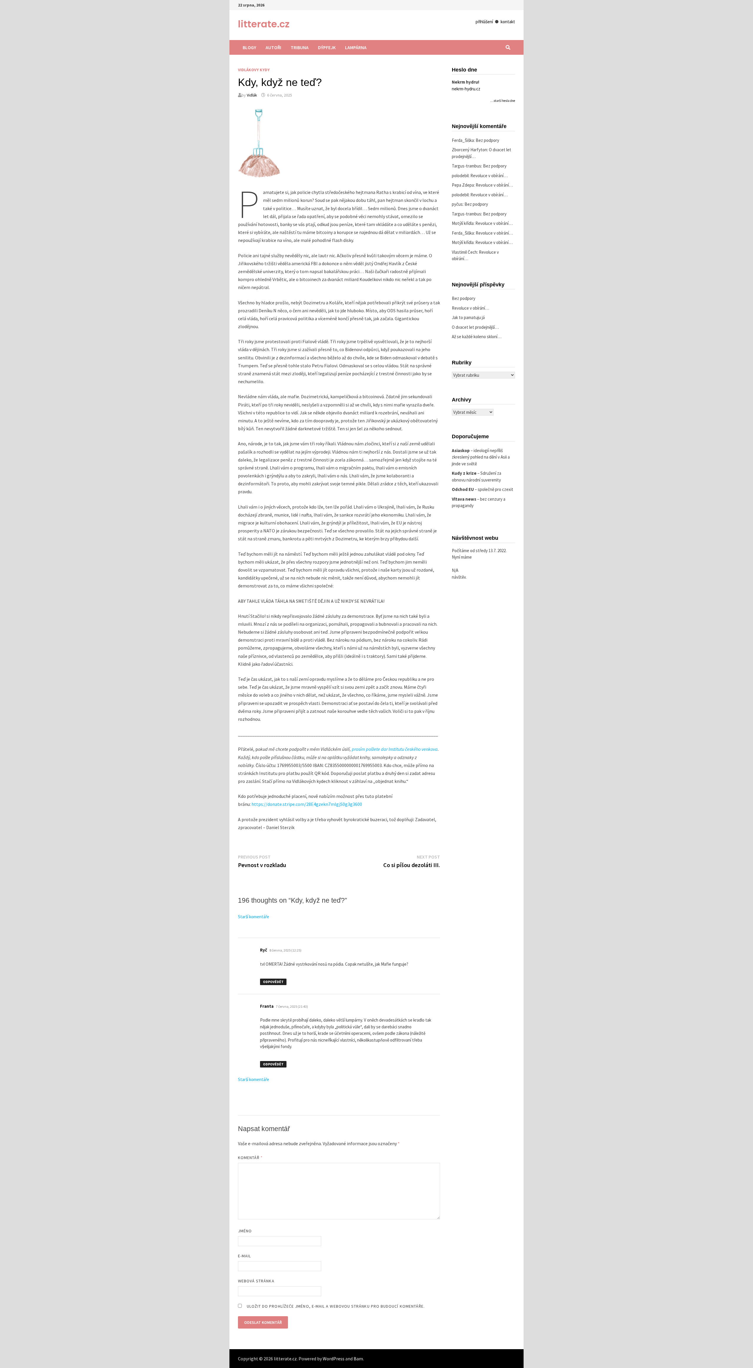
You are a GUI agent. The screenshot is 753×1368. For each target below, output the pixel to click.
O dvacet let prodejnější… (475, 327)
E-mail (244, 1256)
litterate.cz (263, 24)
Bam (358, 1359)
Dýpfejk (327, 47)
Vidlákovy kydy (254, 69)
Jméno (245, 1230)
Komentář (250, 1157)
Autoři (273, 47)
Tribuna (300, 47)
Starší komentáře (253, 916)
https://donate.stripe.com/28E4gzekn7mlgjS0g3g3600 (306, 804)
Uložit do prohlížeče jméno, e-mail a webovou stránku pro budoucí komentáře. (336, 1306)
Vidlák (252, 95)
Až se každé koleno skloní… (477, 336)
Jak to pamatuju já (468, 317)
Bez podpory (487, 140)
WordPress (333, 1359)
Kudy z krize (464, 473)
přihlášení (484, 21)
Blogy (249, 47)
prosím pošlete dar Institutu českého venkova (395, 749)
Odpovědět (273, 981)
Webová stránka (256, 1281)
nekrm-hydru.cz (466, 89)
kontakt (508, 21)
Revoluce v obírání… (489, 175)
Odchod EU (463, 489)
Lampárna (355, 47)
